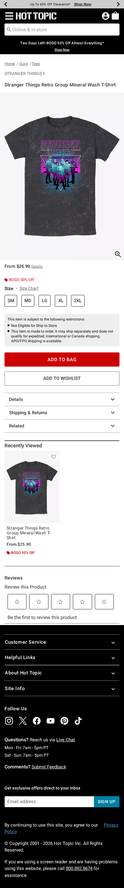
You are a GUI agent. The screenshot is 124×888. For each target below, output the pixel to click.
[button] (8, 16)
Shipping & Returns (28, 412)
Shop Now (79, 4)
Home (10, 63)
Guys (23, 63)
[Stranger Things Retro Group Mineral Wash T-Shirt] (32, 487)
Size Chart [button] (29, 288)
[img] (9, 720)
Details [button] (36, 266)
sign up (107, 801)
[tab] (62, 176)
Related (16, 426)
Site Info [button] (15, 688)
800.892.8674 (79, 868)
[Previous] (5, 4)
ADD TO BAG (62, 359)
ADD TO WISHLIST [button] (62, 378)
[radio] (11, 301)
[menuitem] (115, 16)
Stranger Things (23, 73)
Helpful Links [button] (20, 657)
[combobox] (62, 29)
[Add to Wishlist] (53, 456)
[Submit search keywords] (9, 29)
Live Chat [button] (65, 740)
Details (16, 399)
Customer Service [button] (25, 642)
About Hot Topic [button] (23, 673)
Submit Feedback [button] (49, 767)
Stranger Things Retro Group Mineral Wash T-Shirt (28, 533)
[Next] (118, 4)
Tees (36, 63)
